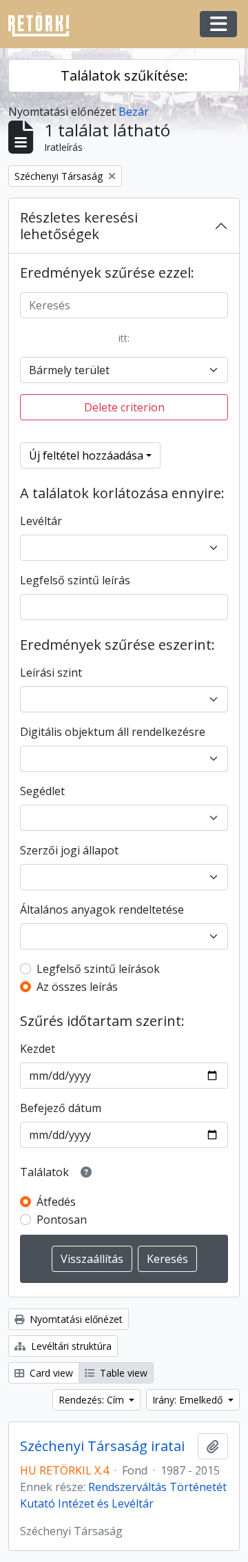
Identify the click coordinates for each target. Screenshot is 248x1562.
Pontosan (62, 1219)
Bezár (133, 111)
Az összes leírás (77, 986)
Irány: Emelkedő (188, 1399)
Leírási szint (51, 672)
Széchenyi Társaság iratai (102, 1446)
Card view (50, 1372)
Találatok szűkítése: (124, 75)
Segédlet (42, 791)
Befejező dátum (60, 1108)
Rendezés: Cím (93, 1399)
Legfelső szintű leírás (75, 580)
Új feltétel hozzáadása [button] (86, 455)
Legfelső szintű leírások (98, 968)
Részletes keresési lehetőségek (79, 225)
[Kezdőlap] (44, 24)
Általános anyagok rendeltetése (102, 909)
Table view (122, 1372)
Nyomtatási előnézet (75, 1319)
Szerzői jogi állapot (69, 850)
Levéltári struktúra (70, 1346)
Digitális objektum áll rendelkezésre (112, 731)
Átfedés (56, 1201)
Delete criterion (124, 407)
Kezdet (37, 1048)
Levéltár (41, 520)
